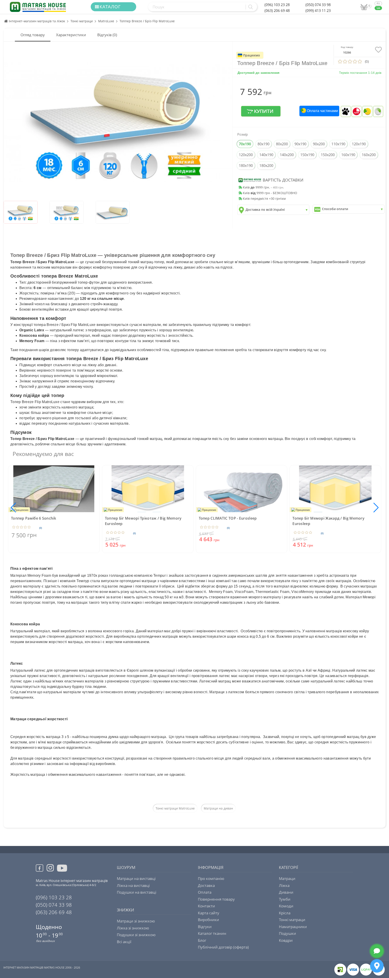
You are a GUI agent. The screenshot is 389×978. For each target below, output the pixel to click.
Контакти (206, 905)
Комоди (286, 905)
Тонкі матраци (81, 21)
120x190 (359, 143)
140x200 (287, 154)
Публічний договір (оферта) (223, 947)
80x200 (282, 143)
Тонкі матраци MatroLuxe (175, 808)
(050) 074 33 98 (318, 4)
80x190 (263, 143)
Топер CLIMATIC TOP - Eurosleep (228, 518)
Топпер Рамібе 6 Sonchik (33, 518)
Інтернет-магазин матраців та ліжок (36, 21)
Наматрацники (293, 926)
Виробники (208, 919)
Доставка (206, 885)
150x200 (328, 154)
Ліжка (284, 885)
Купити (263, 111)
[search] (250, 7)
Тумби (284, 899)
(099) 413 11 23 (318, 10)
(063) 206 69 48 (277, 10)
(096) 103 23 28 (277, 4)
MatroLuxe (106, 21)
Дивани (286, 892)
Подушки (287, 933)
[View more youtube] (62, 871)
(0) (40, 527)
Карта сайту (208, 912)
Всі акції (124, 941)
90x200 (319, 143)
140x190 (266, 154)
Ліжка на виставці (133, 885)
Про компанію (211, 878)
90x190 (300, 143)
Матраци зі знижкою (136, 921)
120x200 (246, 154)
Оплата (204, 892)
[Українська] (378, 8)
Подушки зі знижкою (136, 934)
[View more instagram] (50, 870)
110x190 (338, 143)
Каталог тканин (212, 933)
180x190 (246, 165)
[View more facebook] (41, 868)
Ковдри (286, 940)
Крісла (284, 912)
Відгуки (205, 926)
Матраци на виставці (136, 878)
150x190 (307, 154)
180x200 (266, 165)
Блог (202, 940)
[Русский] (378, 3)
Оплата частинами (322, 111)
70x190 (245, 143)
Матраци (287, 878)
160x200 (369, 154)
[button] (376, 507)
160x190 (348, 154)
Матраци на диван (218, 808)
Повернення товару (216, 899)
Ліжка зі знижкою (133, 928)
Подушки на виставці (136, 892)
